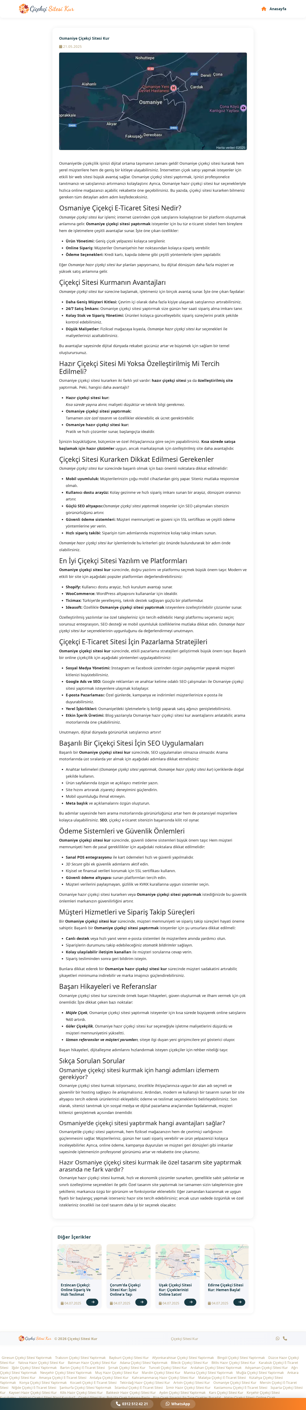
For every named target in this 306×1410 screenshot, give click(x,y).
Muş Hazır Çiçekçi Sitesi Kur (116, 1372)
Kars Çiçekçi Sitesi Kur (226, 1392)
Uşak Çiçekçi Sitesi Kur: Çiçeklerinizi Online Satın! (175, 1290)
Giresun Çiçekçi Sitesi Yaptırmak (27, 1357)
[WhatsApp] (278, 1338)
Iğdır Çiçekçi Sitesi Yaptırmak (34, 1367)
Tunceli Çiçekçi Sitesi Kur (168, 1367)
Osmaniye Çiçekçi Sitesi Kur (234, 1382)
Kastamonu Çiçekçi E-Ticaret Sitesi (240, 1387)
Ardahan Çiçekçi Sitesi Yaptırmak (216, 1367)
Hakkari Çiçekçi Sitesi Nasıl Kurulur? (47, 1397)
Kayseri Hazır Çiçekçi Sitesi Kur (33, 1392)
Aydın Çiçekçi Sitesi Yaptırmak (182, 1392)
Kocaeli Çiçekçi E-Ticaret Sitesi (93, 1382)
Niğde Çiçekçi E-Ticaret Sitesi (34, 1387)
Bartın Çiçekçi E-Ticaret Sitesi (82, 1367)
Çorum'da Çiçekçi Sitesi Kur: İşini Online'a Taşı (125, 1290)
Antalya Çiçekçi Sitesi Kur (109, 1377)
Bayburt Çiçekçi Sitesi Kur (129, 1357)
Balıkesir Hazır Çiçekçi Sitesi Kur (131, 1392)
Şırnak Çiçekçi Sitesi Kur (127, 1367)
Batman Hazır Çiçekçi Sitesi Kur (92, 1362)
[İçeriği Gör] (92, 1302)
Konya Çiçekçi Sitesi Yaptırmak (43, 1382)
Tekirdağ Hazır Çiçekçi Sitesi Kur (145, 1382)
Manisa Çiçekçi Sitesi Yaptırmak (208, 1372)
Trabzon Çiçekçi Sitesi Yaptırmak (80, 1357)
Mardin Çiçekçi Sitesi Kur (161, 1372)
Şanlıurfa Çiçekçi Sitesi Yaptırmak (85, 1387)
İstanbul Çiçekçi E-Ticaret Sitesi (139, 1387)
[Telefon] (285, 1338)
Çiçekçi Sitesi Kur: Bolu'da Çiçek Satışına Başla (114, 1397)
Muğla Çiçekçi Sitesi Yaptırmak (260, 1372)
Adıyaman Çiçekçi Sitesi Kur (266, 1367)
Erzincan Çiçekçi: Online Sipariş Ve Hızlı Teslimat (76, 1290)
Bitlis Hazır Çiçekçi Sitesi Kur (233, 1362)
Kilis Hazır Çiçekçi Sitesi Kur (81, 1392)
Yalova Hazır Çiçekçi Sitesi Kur (41, 1362)
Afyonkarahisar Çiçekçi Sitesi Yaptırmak (183, 1357)
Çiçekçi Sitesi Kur (184, 1338)
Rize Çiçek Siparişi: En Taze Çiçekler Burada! (187, 1397)
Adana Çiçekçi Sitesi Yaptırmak (144, 1362)
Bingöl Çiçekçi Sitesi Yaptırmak (241, 1357)
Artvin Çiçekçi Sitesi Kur (191, 1382)
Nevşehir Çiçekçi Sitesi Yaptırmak (66, 1372)
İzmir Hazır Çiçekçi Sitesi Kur (188, 1387)
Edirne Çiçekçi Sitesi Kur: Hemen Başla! (225, 1287)
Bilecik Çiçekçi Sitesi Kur (189, 1362)
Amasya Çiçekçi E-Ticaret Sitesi (62, 1377)
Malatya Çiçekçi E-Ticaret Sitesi (222, 1377)
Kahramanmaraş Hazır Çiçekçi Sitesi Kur (163, 1377)
